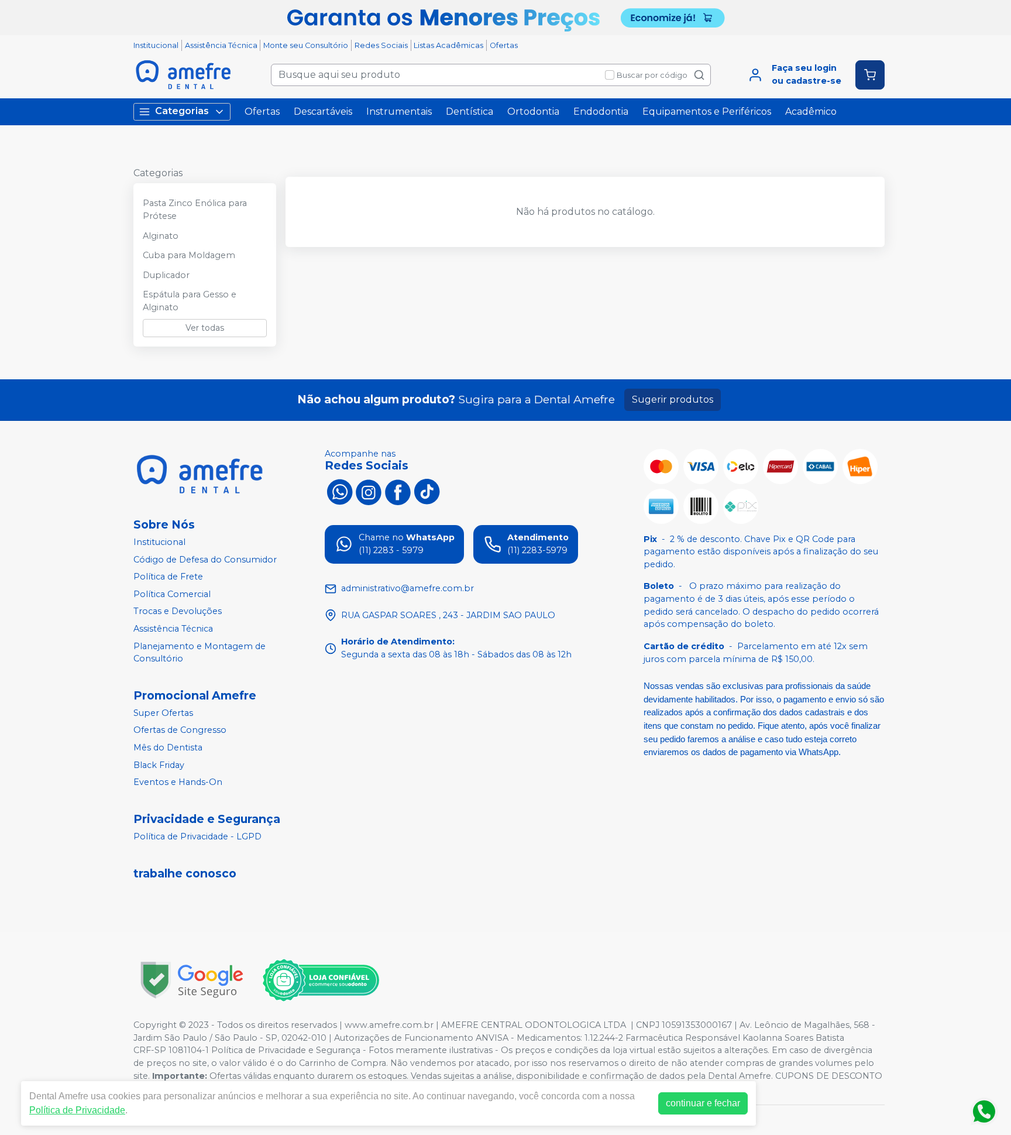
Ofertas (504, 45)
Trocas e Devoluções (177, 611)
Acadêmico (811, 111)
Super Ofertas (163, 713)
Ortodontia (533, 111)
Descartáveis (323, 111)
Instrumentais (399, 111)
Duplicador (166, 275)
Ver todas (204, 328)
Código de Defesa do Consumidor (205, 559)
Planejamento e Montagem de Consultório (199, 652)
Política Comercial (172, 594)
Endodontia (600, 111)
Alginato (160, 236)
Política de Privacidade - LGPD (197, 836)
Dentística (469, 111)
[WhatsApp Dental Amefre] (339, 491)
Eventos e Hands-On (177, 782)
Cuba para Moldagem (189, 255)
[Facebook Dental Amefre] (397, 491)
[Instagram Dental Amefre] (368, 491)
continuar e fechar (703, 1103)
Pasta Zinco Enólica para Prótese (195, 209)
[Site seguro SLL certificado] (191, 980)
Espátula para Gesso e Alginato (189, 301)
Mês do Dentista (167, 747)
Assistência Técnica (221, 45)
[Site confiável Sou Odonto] (320, 980)
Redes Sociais (381, 45)
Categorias (182, 110)
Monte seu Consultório (305, 45)
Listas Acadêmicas (448, 45)
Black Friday (158, 765)
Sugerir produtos (672, 399)
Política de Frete (168, 576)
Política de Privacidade (77, 1110)
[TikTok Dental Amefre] (427, 491)
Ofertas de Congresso (179, 730)
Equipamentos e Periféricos (706, 111)
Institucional (155, 45)
